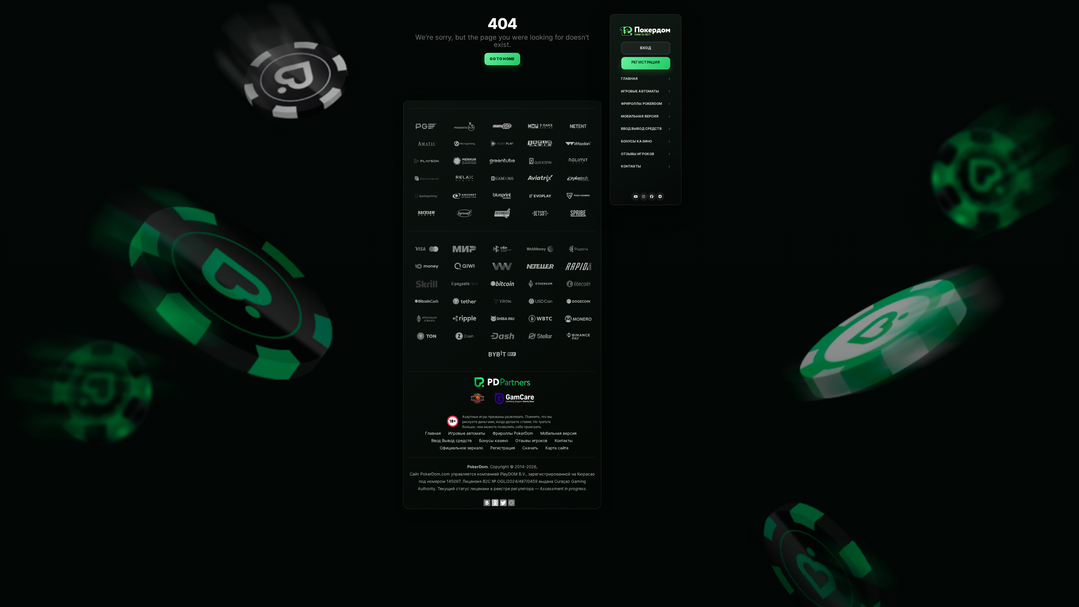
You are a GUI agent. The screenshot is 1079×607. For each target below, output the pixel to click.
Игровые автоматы (640, 91)
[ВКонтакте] (487, 502)
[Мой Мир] (511, 502)
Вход (645, 48)
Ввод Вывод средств (641, 128)
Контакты (631, 166)
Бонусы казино (636, 141)
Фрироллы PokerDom (641, 103)
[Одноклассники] (495, 502)
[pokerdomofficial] (652, 196)
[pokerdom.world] (644, 196)
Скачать (530, 447)
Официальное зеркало (461, 447)
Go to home (502, 58)
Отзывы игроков (637, 154)
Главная (629, 78)
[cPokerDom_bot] (660, 196)
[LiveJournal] (519, 502)
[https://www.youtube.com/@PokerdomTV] (636, 196)
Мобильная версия (640, 116)
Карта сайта (556, 447)
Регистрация (645, 62)
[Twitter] (503, 502)
